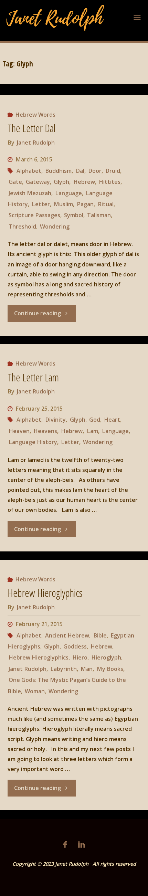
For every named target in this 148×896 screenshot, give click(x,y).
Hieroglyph (106, 657)
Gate (15, 182)
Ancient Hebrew (67, 635)
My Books (110, 669)
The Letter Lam (33, 377)
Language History (33, 442)
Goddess (75, 646)
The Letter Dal (31, 128)
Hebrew (84, 182)
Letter (41, 204)
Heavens (45, 431)
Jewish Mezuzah (30, 193)
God (94, 419)
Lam (92, 431)
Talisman (99, 215)
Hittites (109, 182)
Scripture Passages (34, 215)
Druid (112, 171)
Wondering (55, 226)
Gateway (38, 182)
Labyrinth (63, 669)
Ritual (105, 204)
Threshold (22, 226)
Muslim (63, 204)
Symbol (73, 215)
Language (68, 193)
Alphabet (29, 171)
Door (95, 171)
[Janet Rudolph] (55, 17)
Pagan (85, 204)
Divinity (55, 419)
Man (87, 669)
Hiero (79, 657)
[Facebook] (65, 845)
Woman (35, 691)
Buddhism (58, 171)
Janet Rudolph (27, 669)
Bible (99, 635)
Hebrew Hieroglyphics (45, 593)
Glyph (61, 182)
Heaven (19, 431)
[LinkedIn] (81, 845)
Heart (112, 419)
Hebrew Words (35, 114)
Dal (80, 171)
